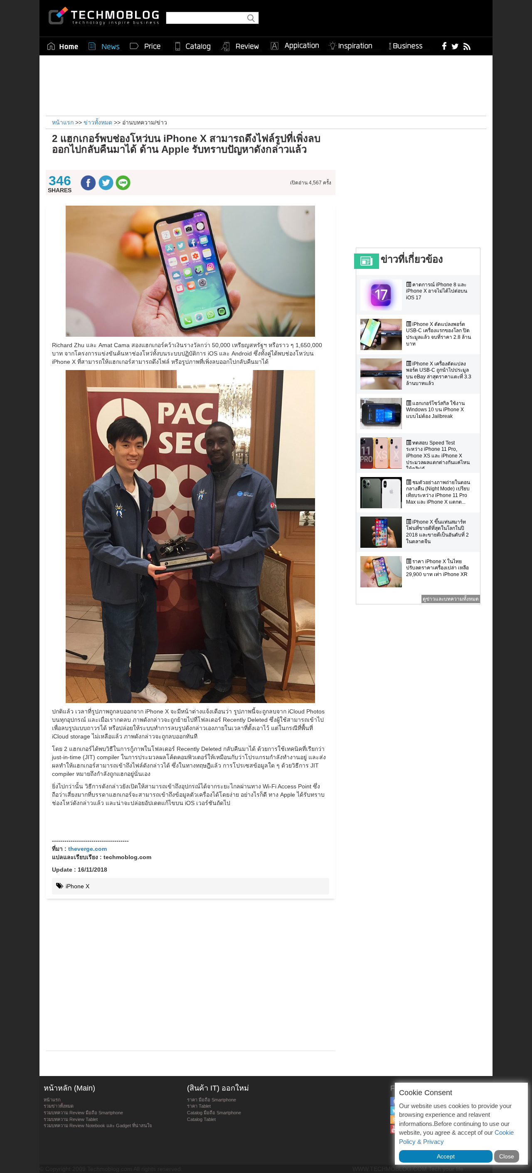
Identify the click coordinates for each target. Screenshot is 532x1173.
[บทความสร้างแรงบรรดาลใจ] (354, 44)
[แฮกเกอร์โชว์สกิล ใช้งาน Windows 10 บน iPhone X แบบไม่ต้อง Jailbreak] (383, 413)
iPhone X (76, 886)
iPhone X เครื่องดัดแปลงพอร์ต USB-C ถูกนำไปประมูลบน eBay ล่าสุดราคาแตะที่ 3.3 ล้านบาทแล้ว (438, 373)
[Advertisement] (266, 84)
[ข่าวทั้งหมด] (104, 46)
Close (506, 1156)
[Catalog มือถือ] (193, 46)
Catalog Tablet (201, 1119)
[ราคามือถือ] (145, 46)
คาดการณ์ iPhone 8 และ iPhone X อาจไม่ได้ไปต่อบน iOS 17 (436, 291)
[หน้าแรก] (63, 46)
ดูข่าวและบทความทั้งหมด (451, 599)
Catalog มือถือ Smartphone (214, 1112)
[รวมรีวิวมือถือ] (240, 46)
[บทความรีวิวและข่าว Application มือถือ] (294, 46)
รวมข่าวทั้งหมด (59, 1105)
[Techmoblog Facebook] (444, 45)
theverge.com (87, 848)
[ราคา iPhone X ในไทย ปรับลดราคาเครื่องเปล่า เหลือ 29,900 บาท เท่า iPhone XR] (383, 571)
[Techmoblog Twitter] (455, 45)
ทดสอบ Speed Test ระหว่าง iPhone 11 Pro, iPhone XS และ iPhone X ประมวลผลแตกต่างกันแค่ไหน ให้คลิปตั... (438, 456)
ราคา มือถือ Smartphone (211, 1099)
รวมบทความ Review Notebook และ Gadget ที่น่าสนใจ (98, 1125)
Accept (446, 1156)
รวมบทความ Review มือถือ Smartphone (83, 1112)
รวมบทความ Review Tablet (71, 1119)
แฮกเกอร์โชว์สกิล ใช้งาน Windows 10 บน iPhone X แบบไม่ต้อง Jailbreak (435, 409)
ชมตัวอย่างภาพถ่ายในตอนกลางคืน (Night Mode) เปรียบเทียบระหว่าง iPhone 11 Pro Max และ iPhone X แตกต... (438, 492)
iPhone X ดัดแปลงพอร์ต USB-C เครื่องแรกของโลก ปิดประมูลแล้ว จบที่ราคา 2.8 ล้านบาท (438, 334)
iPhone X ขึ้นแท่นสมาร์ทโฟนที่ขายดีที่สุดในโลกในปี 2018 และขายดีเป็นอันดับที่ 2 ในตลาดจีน (437, 531)
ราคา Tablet (199, 1105)
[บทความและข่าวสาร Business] (408, 44)
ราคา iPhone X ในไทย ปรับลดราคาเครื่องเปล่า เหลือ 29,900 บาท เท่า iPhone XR (437, 568)
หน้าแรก (52, 1099)
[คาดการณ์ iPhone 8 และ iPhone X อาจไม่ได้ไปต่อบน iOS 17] (383, 295)
